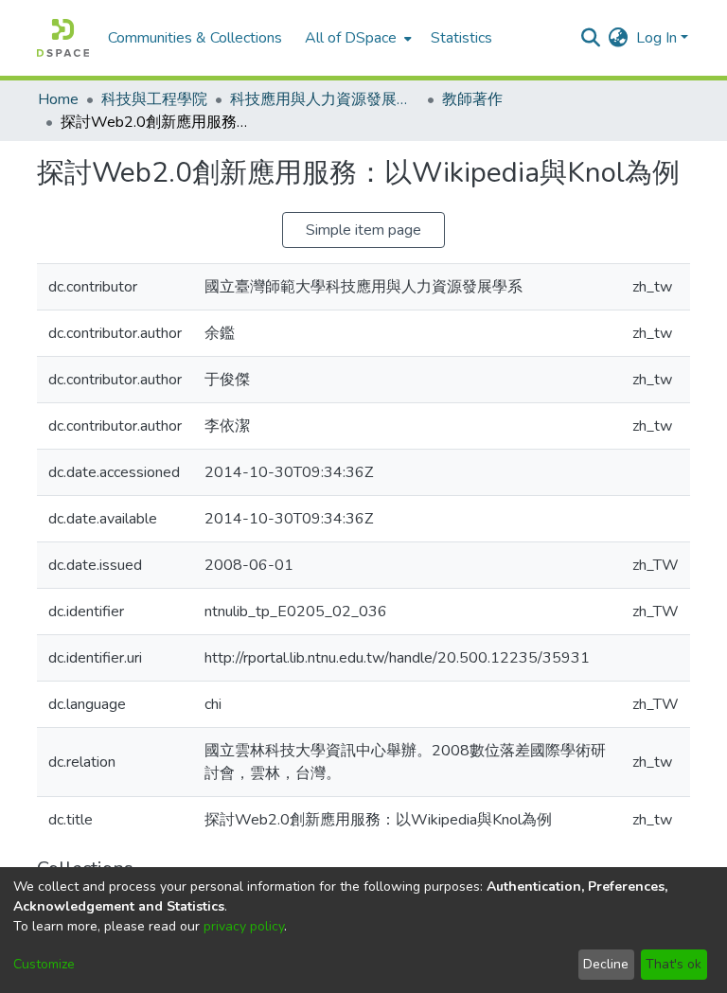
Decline (606, 964)
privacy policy (244, 926)
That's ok (673, 964)
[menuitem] (356, 38)
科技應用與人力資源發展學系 (324, 99)
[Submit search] (591, 38)
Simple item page (363, 230)
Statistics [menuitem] (461, 37)
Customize (44, 964)
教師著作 (472, 99)
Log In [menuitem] (656, 37)
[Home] (63, 38)
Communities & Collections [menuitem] (195, 37)
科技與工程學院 (154, 99)
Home (58, 99)
